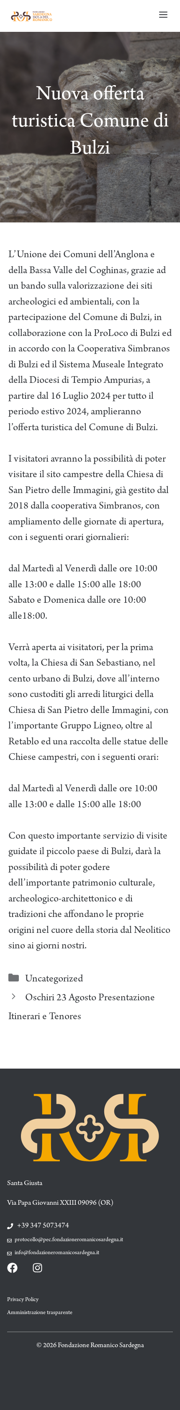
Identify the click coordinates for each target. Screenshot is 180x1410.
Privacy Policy (23, 1300)
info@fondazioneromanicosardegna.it (57, 1253)
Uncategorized (54, 979)
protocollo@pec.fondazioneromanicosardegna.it (69, 1240)
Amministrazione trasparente (39, 1313)
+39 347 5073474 (43, 1226)
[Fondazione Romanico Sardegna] (31, 16)
